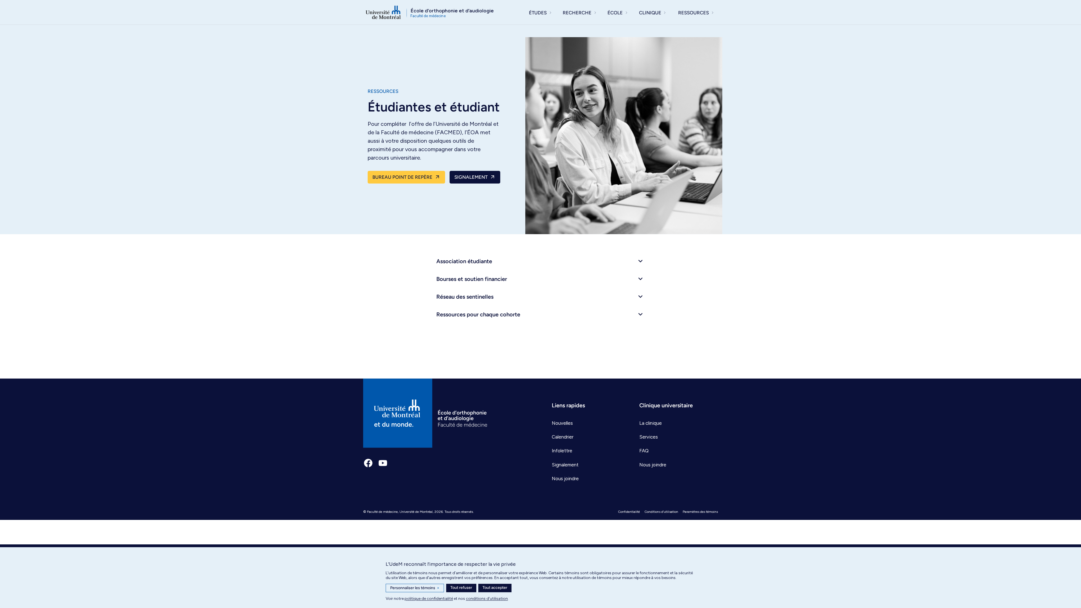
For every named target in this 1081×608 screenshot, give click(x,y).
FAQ (644, 450)
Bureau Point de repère (402, 177)
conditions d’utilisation (487, 598)
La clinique (650, 423)
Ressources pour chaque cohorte (478, 314)
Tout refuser (461, 587)
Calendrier (562, 437)
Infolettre (562, 450)
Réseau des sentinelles (464, 296)
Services (648, 437)
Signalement (471, 177)
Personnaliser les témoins (414, 587)
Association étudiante (464, 261)
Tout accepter (495, 587)
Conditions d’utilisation (661, 512)
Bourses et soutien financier (471, 279)
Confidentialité (629, 512)
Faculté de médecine (382, 512)
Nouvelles (562, 423)
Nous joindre (565, 478)
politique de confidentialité (429, 598)
